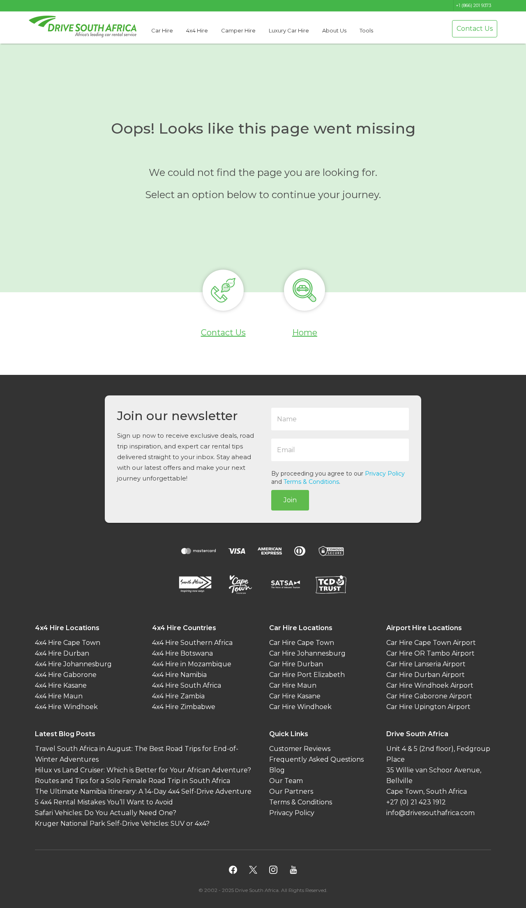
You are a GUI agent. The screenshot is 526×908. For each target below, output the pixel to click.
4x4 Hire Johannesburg (73, 664)
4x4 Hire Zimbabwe (183, 707)
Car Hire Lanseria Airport (426, 664)
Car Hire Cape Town (301, 643)
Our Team (286, 781)
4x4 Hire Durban (62, 653)
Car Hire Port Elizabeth (307, 675)
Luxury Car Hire (289, 30)
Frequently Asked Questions (316, 759)
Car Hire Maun (292, 685)
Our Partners (291, 791)
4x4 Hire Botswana (182, 653)
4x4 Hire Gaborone (66, 675)
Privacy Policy (385, 473)
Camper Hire (238, 30)
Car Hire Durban (296, 664)
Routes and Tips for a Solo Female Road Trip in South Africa (132, 781)
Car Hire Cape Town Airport (431, 643)
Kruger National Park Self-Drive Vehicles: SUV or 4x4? (122, 823)
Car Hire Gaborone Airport (429, 696)
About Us (334, 30)
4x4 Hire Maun (59, 696)
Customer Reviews (299, 749)
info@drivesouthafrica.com (430, 813)
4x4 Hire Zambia (178, 696)
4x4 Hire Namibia (179, 675)
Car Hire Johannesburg (307, 653)
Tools (366, 30)
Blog (277, 770)
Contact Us (475, 28)
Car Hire (162, 30)
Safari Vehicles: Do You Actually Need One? (105, 813)
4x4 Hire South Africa (186, 685)
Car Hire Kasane (295, 696)
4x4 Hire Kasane (61, 685)
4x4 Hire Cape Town (67, 643)
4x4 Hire (197, 30)
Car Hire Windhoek (300, 707)
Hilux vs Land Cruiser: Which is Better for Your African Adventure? (143, 770)
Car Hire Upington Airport (428, 707)
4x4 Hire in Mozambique (191, 664)
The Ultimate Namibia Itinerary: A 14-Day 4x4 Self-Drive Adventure (143, 791)
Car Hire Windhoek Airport (429, 685)
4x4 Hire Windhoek (66, 707)
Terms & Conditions (311, 481)
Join (290, 500)
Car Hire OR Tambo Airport (430, 653)
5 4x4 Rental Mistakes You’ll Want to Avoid (104, 802)
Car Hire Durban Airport (425, 675)
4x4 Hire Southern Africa (192, 643)
